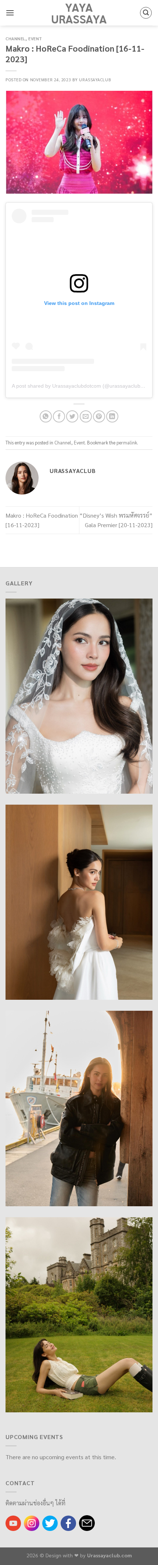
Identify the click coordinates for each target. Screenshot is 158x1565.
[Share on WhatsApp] (46, 416)
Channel (15, 38)
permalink (126, 442)
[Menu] (10, 13)
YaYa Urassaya (79, 13)
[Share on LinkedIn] (112, 416)
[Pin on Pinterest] (99, 416)
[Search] (146, 13)
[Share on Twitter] (72, 416)
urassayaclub (95, 79)
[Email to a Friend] (86, 416)
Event (35, 38)
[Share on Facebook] (59, 416)
